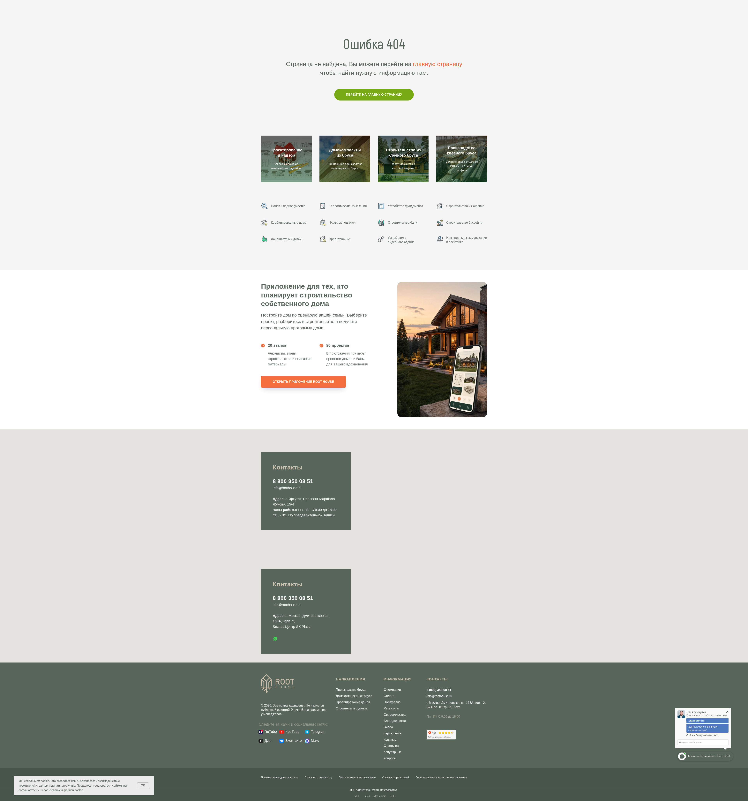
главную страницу (437, 64)
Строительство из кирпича (465, 206)
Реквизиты (391, 708)
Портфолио (392, 702)
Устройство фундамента (405, 206)
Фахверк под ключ (342, 222)
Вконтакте (293, 741)
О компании (392, 689)
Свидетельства (395, 714)
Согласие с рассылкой (395, 777)
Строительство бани (402, 222)
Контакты (390, 739)
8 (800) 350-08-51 (439, 690)
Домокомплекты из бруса (354, 696)
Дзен (269, 741)
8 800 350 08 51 (293, 481)
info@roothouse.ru (287, 488)
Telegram (318, 732)
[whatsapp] (275, 638)
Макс (315, 741)
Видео (388, 727)
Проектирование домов (353, 702)
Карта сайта (392, 733)
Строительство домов (351, 708)
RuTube (271, 732)
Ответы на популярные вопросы (393, 752)
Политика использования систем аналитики (441, 777)
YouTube (292, 732)
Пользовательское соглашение (357, 777)
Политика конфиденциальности (279, 777)
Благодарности (395, 720)
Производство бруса (351, 689)
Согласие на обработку (318, 777)
